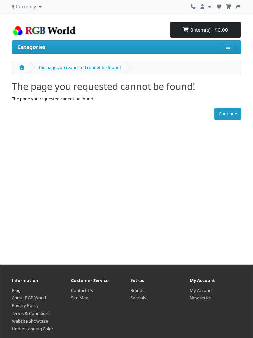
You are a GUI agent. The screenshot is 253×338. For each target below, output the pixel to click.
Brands (137, 290)
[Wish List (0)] (219, 5)
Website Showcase (30, 321)
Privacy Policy (25, 305)
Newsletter (200, 298)
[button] (27, 5)
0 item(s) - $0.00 (208, 29)
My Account (201, 290)
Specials (138, 298)
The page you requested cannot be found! (79, 67)
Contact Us (82, 290)
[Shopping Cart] (229, 5)
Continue (228, 114)
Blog (16, 290)
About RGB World (29, 298)
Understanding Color (32, 329)
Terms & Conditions (31, 313)
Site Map (79, 298)
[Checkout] (238, 5)
